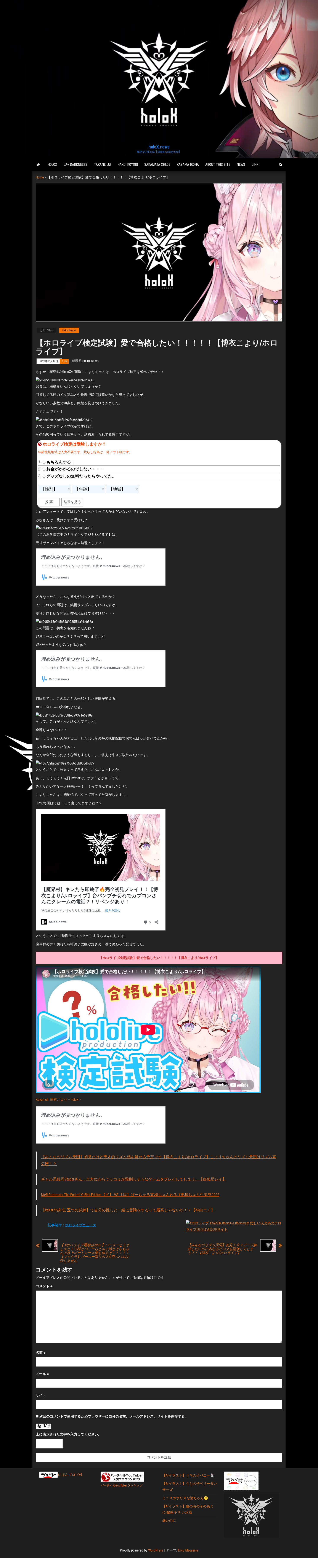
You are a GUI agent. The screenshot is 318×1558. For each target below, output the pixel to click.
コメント (44, 1286)
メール (42, 1374)
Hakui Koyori (127, 164)
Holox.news (90, 361)
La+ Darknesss (76, 164)
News (241, 164)
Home (40, 177)
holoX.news (159, 147)
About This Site (217, 164)
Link (255, 164)
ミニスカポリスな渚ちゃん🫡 (185, 1498)
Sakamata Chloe (157, 164)
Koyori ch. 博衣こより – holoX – (58, 1100)
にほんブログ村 (70, 1475)
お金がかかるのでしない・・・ (75, 469)
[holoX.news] (38, 164)
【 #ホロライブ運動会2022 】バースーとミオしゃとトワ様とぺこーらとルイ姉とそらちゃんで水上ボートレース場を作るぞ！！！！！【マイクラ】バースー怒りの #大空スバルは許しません (94, 1253)
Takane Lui (102, 164)
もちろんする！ (60, 462)
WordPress (155, 1550)
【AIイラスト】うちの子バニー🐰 (188, 1475)
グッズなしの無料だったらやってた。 (81, 476)
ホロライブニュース (80, 1225)
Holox (52, 164)
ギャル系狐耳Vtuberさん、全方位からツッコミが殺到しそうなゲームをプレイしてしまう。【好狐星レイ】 (133, 1179)
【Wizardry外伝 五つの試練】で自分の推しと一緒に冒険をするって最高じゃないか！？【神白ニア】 (128, 1210)
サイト (41, 1395)
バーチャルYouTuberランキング (121, 1485)
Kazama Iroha (188, 164)
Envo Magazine (188, 1550)
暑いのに (169, 1520)
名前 (40, 1353)
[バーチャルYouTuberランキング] (122, 1477)
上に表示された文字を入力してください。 (68, 1434)
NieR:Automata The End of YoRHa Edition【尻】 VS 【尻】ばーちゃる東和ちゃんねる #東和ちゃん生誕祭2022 (130, 1195)
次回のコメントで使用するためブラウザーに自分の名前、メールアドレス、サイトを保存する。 (113, 1416)
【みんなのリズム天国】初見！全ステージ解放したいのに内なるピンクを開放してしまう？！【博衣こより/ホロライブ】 (222, 1249)
